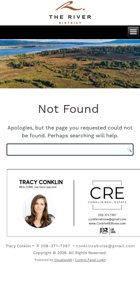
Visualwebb (63, 260)
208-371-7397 (55, 246)
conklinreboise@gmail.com (105, 246)
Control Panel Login (90, 260)
